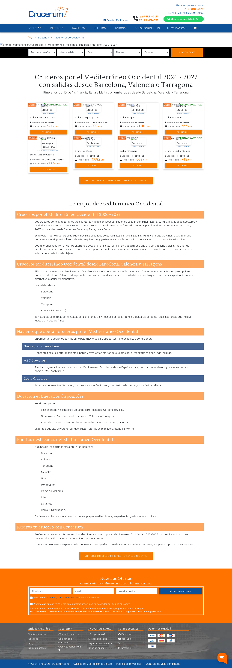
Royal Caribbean (138, 113)
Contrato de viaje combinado (163, 663)
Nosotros (33, 638)
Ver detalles (48, 132)
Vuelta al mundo (37, 634)
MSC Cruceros (48, 113)
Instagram (125, 648)
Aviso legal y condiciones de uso (92, 663)
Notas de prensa (37, 648)
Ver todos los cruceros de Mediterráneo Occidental (116, 180)
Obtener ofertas (181, 591)
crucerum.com (60, 663)
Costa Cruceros (183, 113)
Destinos (43, 37)
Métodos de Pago (97, 638)
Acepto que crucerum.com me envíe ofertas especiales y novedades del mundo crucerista (82, 604)
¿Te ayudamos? (96, 634)
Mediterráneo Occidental (69, 37)
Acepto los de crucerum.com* (66, 597)
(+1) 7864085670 (193, 9)
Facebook (126, 634)
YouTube (126, 638)
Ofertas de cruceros (68, 634)
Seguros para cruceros (100, 643)
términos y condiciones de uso (62, 597)
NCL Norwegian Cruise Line (48, 150)
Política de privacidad (129, 663)
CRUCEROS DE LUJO (147, 28)
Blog (30, 643)
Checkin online (96, 648)
